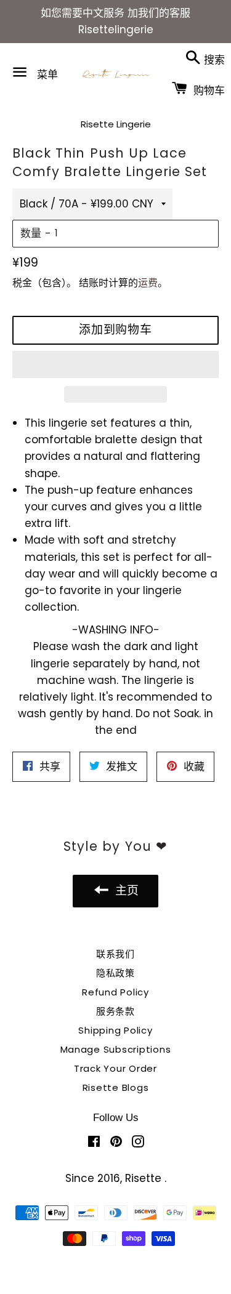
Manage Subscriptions (115, 1049)
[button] (115, 364)
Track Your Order (115, 1068)
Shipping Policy (115, 1030)
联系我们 (115, 953)
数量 (30, 233)
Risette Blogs (116, 1087)
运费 (148, 283)
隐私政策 (115, 972)
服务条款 (115, 1011)
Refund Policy (115, 992)
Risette (144, 1178)
